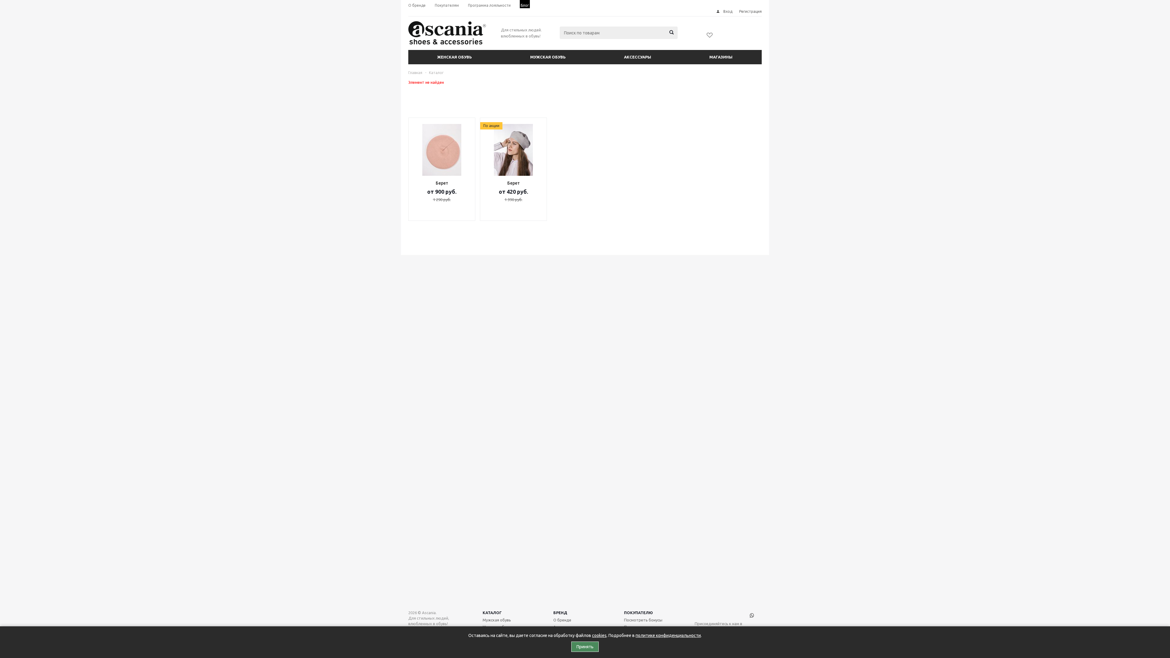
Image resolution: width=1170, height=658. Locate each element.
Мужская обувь (548, 57)
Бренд (560, 612)
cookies (599, 635)
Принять (585, 646)
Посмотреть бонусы (643, 620)
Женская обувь (454, 57)
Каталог (492, 612)
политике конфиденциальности (668, 635)
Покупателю (638, 612)
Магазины (720, 57)
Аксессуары (637, 57)
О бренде (562, 620)
